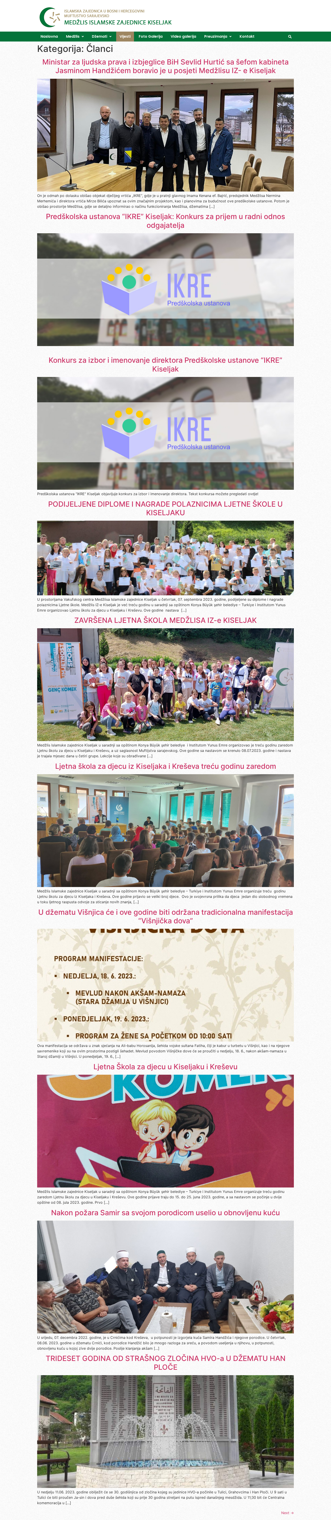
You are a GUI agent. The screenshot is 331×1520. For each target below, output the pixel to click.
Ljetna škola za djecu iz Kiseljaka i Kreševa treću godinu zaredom (165, 766)
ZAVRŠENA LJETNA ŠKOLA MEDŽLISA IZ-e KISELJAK (165, 620)
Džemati (99, 36)
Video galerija (183, 36)
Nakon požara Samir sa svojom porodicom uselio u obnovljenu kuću (165, 1212)
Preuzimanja (215, 36)
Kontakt (247, 36)
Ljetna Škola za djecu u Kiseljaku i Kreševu (165, 1066)
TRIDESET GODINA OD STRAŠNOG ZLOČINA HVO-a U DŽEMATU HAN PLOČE (166, 1362)
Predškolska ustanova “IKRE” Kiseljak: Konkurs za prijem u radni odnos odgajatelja (165, 220)
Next (287, 1513)
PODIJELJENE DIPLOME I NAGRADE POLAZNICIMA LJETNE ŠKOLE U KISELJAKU (165, 508)
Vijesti (125, 36)
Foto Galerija (151, 36)
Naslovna (49, 36)
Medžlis (72, 36)
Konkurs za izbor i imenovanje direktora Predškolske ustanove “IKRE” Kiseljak (165, 364)
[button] (75, 37)
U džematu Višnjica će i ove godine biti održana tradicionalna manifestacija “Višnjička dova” (165, 916)
